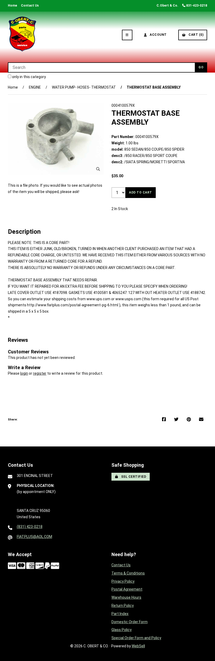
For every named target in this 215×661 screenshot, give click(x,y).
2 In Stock (119, 209)
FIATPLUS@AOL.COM (34, 537)
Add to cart (140, 192)
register (39, 373)
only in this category (28, 77)
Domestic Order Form (129, 622)
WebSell (138, 646)
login (24, 373)
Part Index (119, 614)
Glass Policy (121, 630)
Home (12, 5)
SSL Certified (132, 477)
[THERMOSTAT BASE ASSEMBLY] (56, 139)
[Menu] (127, 35)
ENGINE (35, 87)
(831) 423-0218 (29, 527)
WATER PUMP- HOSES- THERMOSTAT (84, 87)
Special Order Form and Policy (136, 638)
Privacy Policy (123, 581)
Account (157, 35)
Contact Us (30, 5)
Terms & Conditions (128, 573)
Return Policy (122, 605)
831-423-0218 (196, 5)
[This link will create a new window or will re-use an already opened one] (164, 419)
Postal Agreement (126, 589)
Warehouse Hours (126, 597)
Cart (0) (195, 35)
